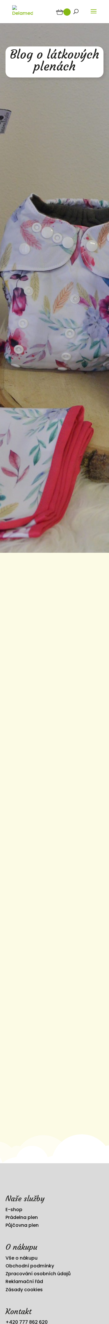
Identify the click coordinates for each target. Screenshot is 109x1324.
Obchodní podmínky (30, 1265)
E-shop (14, 1209)
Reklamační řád (24, 1281)
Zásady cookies (24, 1289)
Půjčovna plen (22, 1225)
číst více (21, 736)
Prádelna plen (22, 1217)
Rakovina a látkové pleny (41, 648)
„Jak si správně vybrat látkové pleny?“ (48, 1007)
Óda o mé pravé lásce (37, 830)
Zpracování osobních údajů (38, 1273)
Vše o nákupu (21, 1258)
